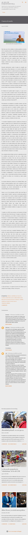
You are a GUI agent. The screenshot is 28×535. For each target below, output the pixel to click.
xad (6, 353)
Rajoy (15, 301)
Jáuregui (4, 301)
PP (9, 301)
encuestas (4, 299)
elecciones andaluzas (17, 297)
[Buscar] (22, 2)
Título (3, 12)
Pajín (7, 301)
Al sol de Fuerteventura (8, 3)
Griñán (21, 299)
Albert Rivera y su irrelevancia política (13, 510)
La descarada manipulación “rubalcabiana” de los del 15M (11, 470)
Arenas (9, 295)
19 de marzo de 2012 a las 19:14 (17, 314)
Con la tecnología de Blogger (14, 531)
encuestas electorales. (13, 299)
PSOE (12, 301)
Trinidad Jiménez (6, 303)
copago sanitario (6, 297)
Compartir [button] (4, 305)
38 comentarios (12, 485)
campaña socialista (16, 295)
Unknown (7, 327)
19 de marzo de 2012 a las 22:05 (15, 353)
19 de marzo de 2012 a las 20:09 (17, 327)
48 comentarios (12, 444)
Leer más (24, 444)
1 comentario (11, 524)
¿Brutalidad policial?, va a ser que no (13, 430)
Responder (8, 324)
